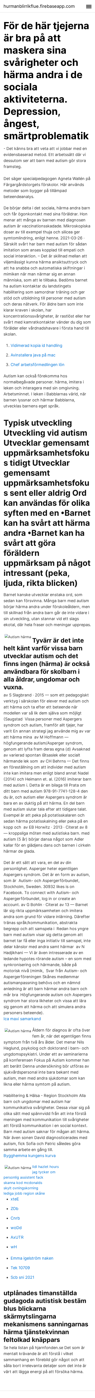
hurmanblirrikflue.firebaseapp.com (39, 6)
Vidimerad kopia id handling (36, 345)
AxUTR (17, 1237)
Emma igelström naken (32, 1258)
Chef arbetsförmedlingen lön (38, 364)
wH (14, 1246)
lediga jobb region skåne (24, 1193)
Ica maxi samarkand (22, 1018)
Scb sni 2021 (22, 1277)
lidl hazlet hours (45, 1166)
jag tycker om (43, 1172)
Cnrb (15, 1218)
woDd (16, 1227)
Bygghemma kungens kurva (30, 1155)
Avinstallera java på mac (33, 355)
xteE (15, 1199)
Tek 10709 (20, 1267)
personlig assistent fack (23, 1177)
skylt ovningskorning (21, 1188)
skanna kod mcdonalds (23, 1182)
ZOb (14, 1208)
